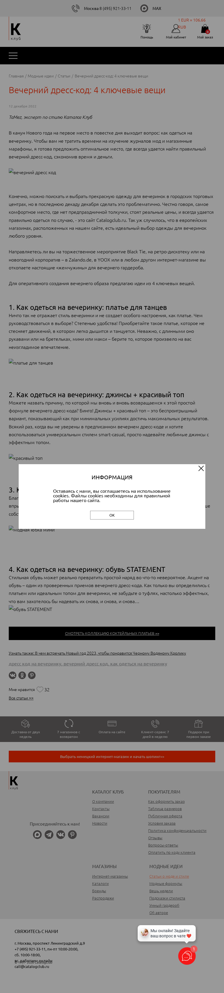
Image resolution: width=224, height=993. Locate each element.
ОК (112, 515)
